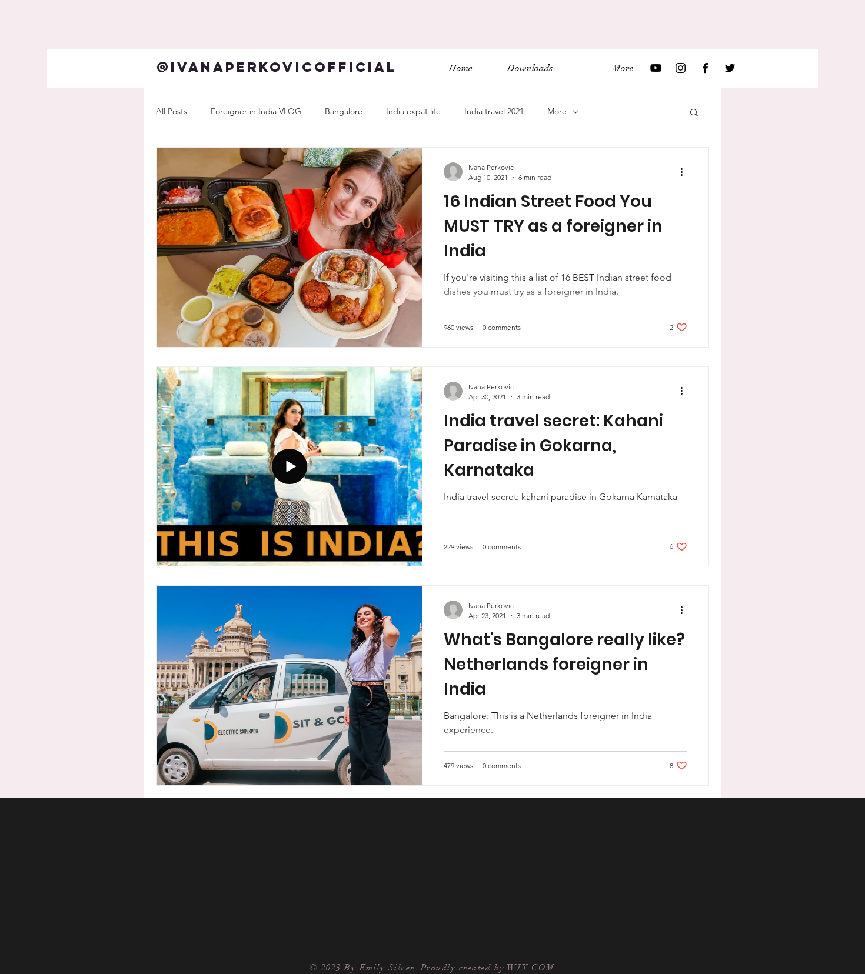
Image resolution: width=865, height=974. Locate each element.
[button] (694, 113)
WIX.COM (532, 967)
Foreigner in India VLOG (256, 111)
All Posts (171, 111)
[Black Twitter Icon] (730, 68)
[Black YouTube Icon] (656, 68)
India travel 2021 (494, 111)
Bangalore (343, 111)
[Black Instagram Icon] (680, 68)
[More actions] (685, 172)
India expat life (413, 111)
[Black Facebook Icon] (705, 68)
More (557, 111)
